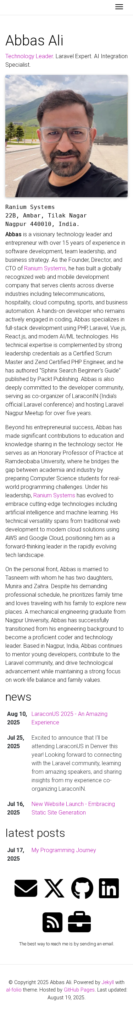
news (18, 696)
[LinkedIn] (109, 889)
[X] (54, 889)
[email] (26, 889)
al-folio (14, 990)
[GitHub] (82, 889)
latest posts (35, 833)
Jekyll (108, 982)
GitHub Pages (79, 990)
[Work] (79, 923)
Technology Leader (29, 56)
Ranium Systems (45, 268)
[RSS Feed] (52, 923)
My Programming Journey (64, 850)
